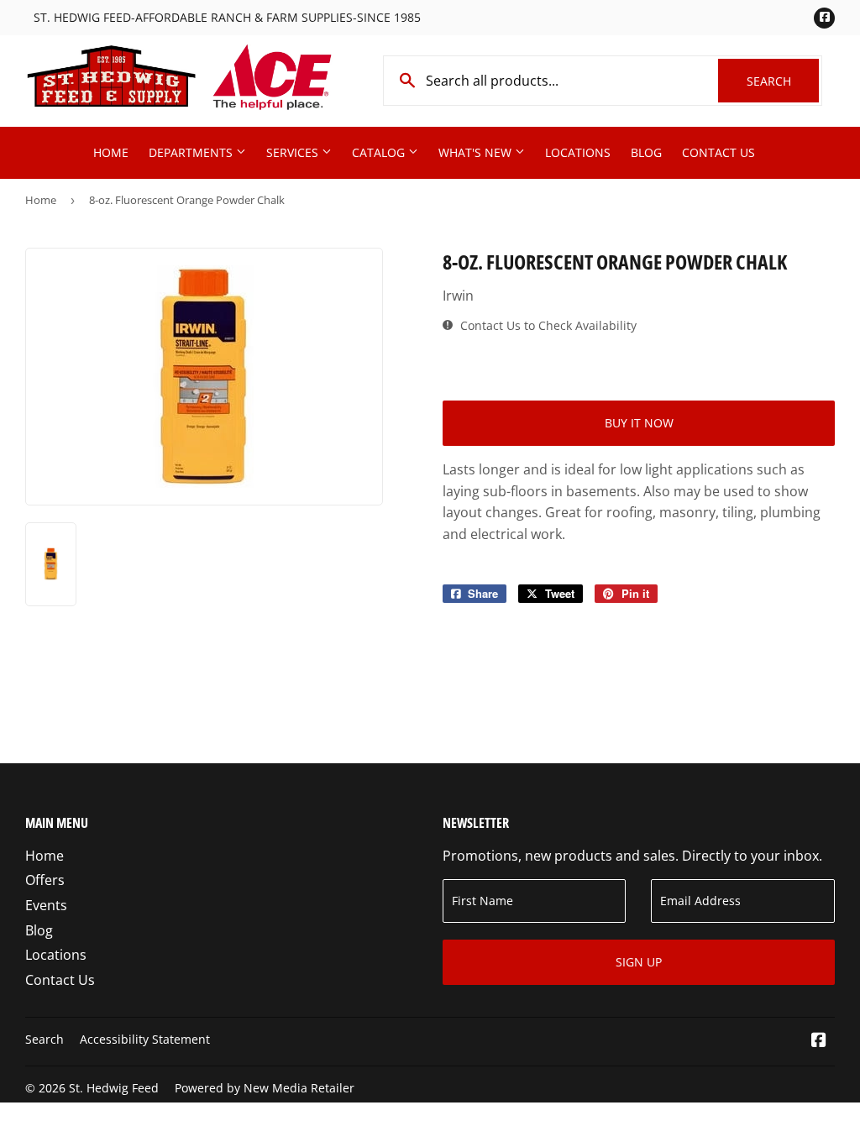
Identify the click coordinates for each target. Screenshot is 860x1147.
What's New (476, 152)
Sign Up (639, 962)
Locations (578, 152)
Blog (646, 152)
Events (46, 905)
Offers (45, 880)
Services (294, 152)
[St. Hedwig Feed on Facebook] (818, 1041)
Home (110, 152)
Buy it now (639, 423)
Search (783, 81)
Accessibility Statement (145, 1039)
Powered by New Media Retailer (264, 1088)
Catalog (380, 152)
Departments (192, 152)
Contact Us (718, 152)
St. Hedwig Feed (114, 1088)
